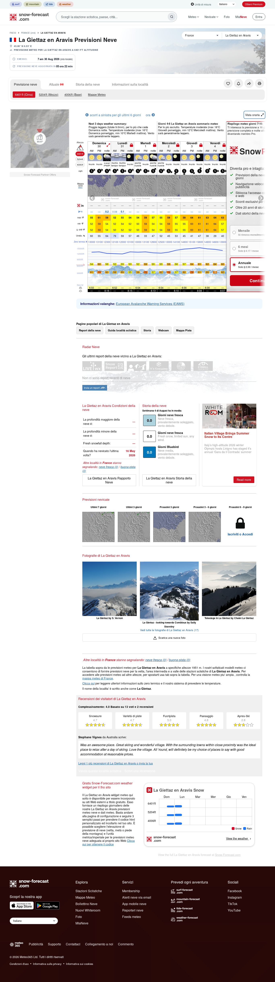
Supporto (54, 944)
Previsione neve (25, 84)
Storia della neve (88, 84)
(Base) (73, 94)
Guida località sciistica (122, 330)
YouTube (234, 910)
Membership (131, 891)
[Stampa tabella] (259, 83)
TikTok (232, 903)
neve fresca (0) (108, 467)
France (28, 32)
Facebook (235, 891)
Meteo (192, 17)
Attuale (54, 84)
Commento (126, 944)
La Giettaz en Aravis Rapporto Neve (109, 480)
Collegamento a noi (99, 944)
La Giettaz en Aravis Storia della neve (169, 480)
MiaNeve (81, 923)
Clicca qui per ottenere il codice (108, 842)
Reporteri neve (132, 910)
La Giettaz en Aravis (53, 32)
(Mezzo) (48, 94)
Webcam (163, 330)
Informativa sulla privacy (47, 964)
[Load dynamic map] (40, 139)
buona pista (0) (179, 659)
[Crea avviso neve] (238, 83)
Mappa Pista (183, 330)
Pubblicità (36, 944)
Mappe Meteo (97, 94)
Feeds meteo (131, 916)
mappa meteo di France (97, 678)
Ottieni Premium (254, 4)
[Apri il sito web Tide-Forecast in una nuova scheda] (49, 4)
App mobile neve (134, 903)
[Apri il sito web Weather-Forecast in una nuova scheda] (65, 4)
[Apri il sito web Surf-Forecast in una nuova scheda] (16, 4)
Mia (241, 17)
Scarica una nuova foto (171, 638)
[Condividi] (249, 83)
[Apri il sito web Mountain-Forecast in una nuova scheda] (33, 4)
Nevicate (210, 17)
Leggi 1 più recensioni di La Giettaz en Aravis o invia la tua (115, 763)
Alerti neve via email (136, 897)
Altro (80, 187)
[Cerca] (172, 17)
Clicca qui (88, 683)
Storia (147, 330)
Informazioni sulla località (130, 84)
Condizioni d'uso (19, 964)
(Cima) (24, 94)
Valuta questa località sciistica (99, 771)
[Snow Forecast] (28, 17)
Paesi (13, 32)
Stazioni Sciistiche (88, 891)
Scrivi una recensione (139, 771)
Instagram (235, 897)
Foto (227, 17)
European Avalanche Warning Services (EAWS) (150, 303)
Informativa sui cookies (79, 964)
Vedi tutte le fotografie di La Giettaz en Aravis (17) (169, 630)
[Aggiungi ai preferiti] (228, 83)
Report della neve (90, 330)
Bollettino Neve (86, 903)
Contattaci (73, 944)
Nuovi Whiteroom (87, 910)
